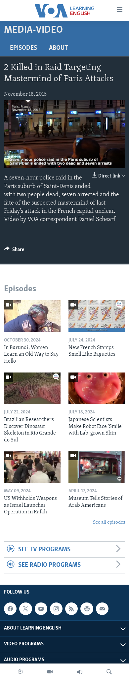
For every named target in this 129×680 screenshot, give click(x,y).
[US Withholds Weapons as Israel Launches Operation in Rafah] (32, 467)
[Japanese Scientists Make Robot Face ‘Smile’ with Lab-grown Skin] (96, 388)
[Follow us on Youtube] (41, 608)
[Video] (50, 672)
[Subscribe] (102, 608)
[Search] (109, 672)
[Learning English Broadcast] (80, 672)
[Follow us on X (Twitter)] (25, 608)
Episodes (23, 48)
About (58, 48)
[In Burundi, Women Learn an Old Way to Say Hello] (32, 316)
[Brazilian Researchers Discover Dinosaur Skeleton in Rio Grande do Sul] (32, 388)
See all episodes (109, 522)
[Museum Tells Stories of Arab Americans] (96, 467)
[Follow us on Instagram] (56, 608)
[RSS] (71, 608)
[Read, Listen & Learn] (20, 672)
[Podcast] (86, 608)
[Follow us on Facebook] (10, 608)
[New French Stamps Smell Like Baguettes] (96, 316)
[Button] (14, 251)
